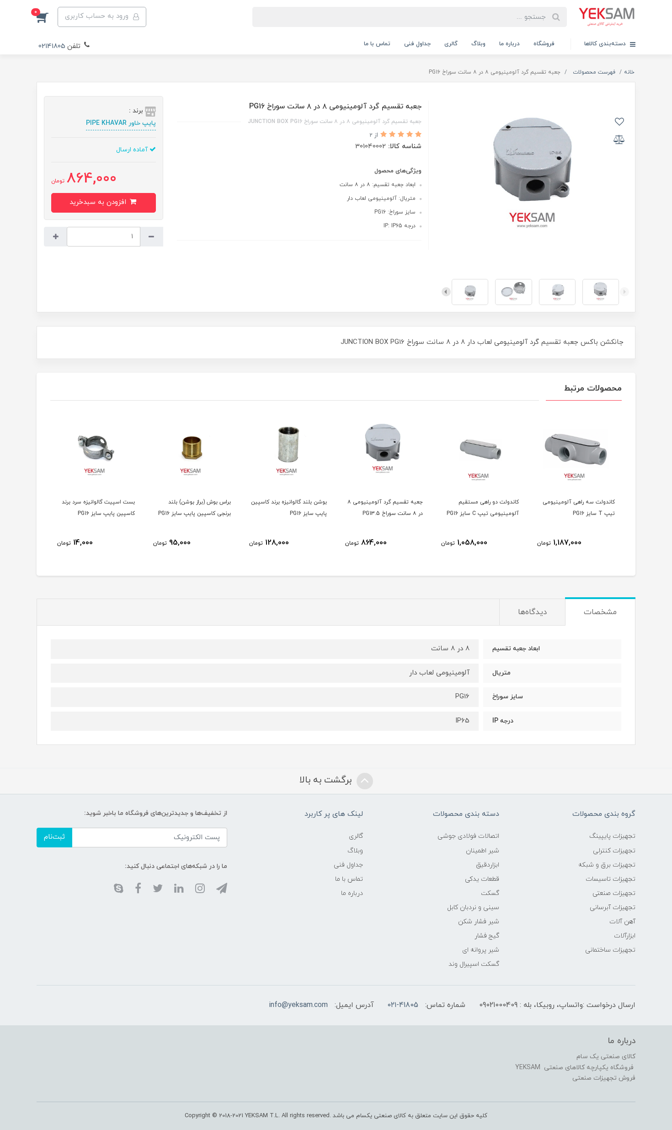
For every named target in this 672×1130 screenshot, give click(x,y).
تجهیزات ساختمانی (610, 950)
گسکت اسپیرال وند (473, 964)
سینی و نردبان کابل (473, 907)
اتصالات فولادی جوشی (468, 836)
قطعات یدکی (482, 879)
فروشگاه (544, 44)
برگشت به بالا (326, 780)
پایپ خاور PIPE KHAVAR (121, 123)
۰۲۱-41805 (403, 1005)
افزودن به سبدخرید (98, 202)
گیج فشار (487, 936)
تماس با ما (377, 44)
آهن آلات (622, 921)
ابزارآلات (624, 936)
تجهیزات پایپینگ (612, 836)
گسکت (490, 893)
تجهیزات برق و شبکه (606, 865)
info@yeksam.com (298, 1005)
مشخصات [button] (600, 612)
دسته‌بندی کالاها (606, 44)
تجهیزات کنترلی (614, 850)
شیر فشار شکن (478, 921)
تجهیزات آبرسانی (612, 907)
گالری (451, 44)
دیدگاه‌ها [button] (532, 612)
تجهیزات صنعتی (613, 893)
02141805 (51, 46)
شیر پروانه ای (480, 950)
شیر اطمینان (482, 850)
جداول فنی (417, 44)
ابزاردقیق (487, 865)
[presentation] (624, 291)
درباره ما (509, 44)
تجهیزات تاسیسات (610, 879)
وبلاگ (478, 44)
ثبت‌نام (54, 837)
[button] (47, 17)
